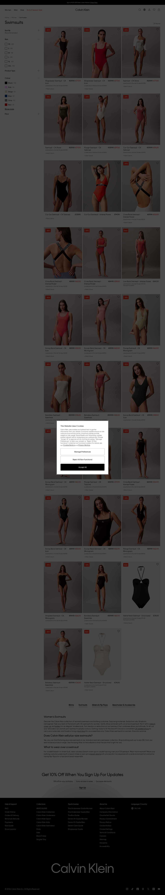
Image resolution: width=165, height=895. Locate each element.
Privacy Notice (84, 445)
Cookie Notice (69, 445)
